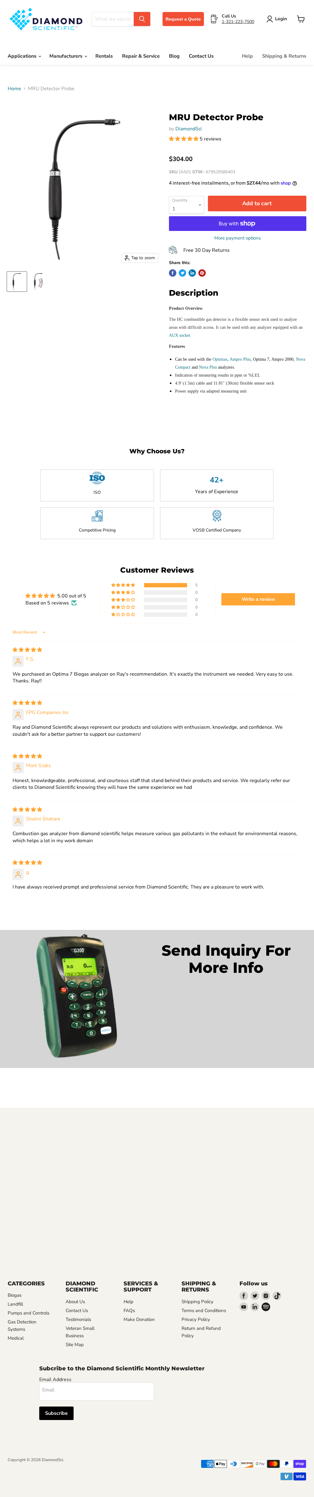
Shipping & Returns (284, 56)
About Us (75, 1302)
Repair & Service (141, 56)
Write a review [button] (258, 599)
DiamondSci (188, 128)
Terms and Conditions (204, 1310)
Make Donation (139, 1319)
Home (14, 88)
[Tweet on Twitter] (182, 273)
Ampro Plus (240, 359)
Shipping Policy (197, 1302)
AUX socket (179, 335)
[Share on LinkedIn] (192, 273)
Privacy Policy (196, 1319)
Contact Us (201, 56)
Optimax (220, 359)
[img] (27, 650)
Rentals (104, 56)
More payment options (237, 238)
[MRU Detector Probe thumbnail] (17, 281)
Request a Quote (183, 19)
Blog (174, 56)
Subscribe (56, 1413)
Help (247, 56)
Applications (23, 56)
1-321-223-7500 (238, 22)
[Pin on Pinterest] (202, 273)
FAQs (129, 1310)
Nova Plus (208, 367)
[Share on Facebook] (172, 273)
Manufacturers (66, 56)
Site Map (75, 1345)
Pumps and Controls (28, 1313)
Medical (16, 1338)
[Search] (142, 19)
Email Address (55, 1379)
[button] (184, 139)
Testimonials (78, 1319)
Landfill (15, 1304)
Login (281, 19)
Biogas (14, 1295)
